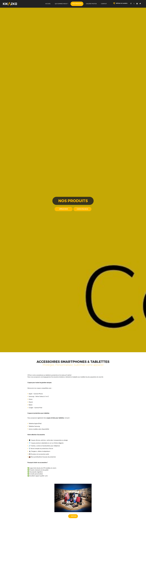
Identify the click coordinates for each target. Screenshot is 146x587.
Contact (104, 3)
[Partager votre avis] (137, 3)
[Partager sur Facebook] (130, 3)
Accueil (48, 3)
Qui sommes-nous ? (61, 3)
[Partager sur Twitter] (134, 3)
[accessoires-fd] (73, 498)
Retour (73, 516)
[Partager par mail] (140, 3)
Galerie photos (91, 3)
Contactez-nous (82, 209)
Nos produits (77, 3)
